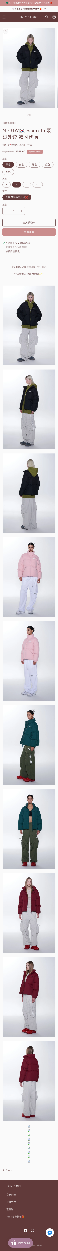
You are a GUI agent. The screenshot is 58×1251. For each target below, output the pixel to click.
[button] (4, 17)
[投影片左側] (21, 114)
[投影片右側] (36, 114)
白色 (21, 164)
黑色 (8, 164)
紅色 (47, 164)
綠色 (34, 164)
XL (37, 184)
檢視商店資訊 (13, 251)
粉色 (8, 172)
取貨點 (10, 1209)
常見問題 (11, 1194)
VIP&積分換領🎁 (15, 1217)
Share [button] (9, 1170)
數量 (4, 204)
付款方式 (11, 1202)
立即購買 (29, 232)
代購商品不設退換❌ (17, 197)
